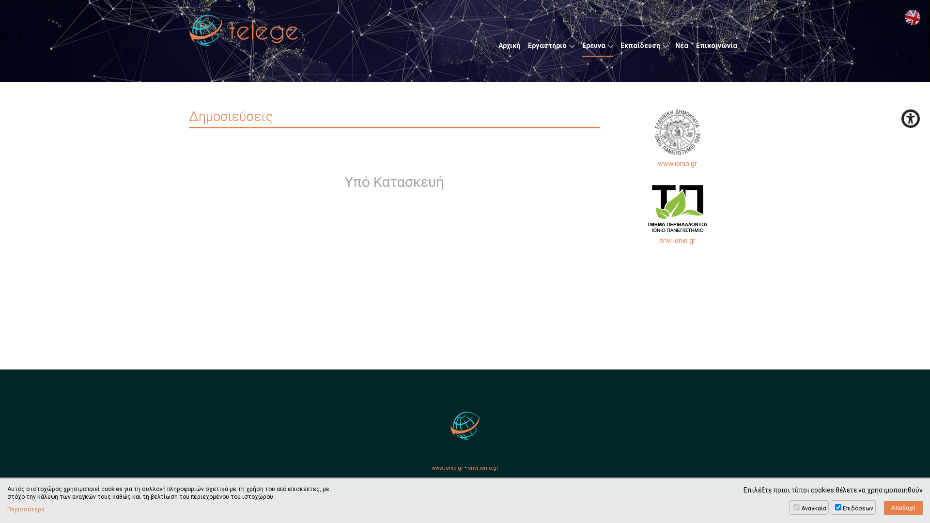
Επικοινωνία (716, 45)
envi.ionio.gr (677, 241)
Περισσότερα (26, 509)
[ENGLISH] (912, 17)
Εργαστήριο (547, 45)
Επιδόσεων (858, 508)
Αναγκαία (813, 508)
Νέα (681, 45)
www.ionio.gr (677, 164)
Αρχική (509, 45)
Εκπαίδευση (640, 45)
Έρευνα (593, 45)
